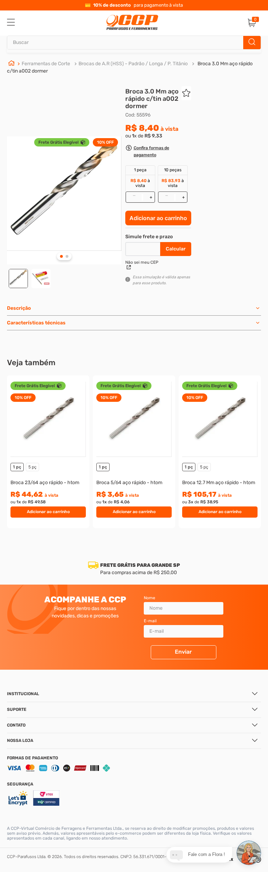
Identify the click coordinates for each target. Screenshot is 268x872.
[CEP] (143, 247)
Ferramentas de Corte (46, 64)
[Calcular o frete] (175, 249)
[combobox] (134, 43)
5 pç (32, 466)
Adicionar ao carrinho (158, 218)
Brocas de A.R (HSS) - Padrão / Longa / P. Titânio (133, 64)
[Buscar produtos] (252, 42)
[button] (158, 152)
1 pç (17, 466)
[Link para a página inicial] (11, 64)
